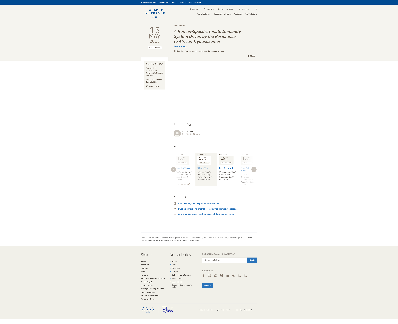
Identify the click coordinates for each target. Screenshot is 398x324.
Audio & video (228, 9)
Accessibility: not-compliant (243, 310)
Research (218, 14)
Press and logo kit (147, 282)
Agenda (210, 9)
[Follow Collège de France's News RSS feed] (239, 275)
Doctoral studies (146, 285)
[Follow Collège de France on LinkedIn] (227, 275)
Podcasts (144, 268)
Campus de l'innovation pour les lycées (182, 286)
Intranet (175, 261)
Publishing (238, 14)
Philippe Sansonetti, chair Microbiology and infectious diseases (208, 208)
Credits (228, 310)
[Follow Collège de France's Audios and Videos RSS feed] (245, 275)
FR (256, 9)
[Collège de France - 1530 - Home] (155, 13)
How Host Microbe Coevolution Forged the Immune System (200, 51)
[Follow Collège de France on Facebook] (203, 275)
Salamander (176, 268)
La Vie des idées (177, 282)
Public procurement (148, 292)
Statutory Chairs (153, 238)
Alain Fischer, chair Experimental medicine (198, 203)
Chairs (245, 9)
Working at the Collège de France (152, 289)
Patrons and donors (148, 299)
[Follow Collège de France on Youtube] (233, 275)
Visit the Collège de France (150, 296)
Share (252, 56)
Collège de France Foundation (181, 275)
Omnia (174, 265)
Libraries (228, 14)
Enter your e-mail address (212, 260)
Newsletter (145, 275)
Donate (207, 285)
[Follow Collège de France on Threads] (215, 275)
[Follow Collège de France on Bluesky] (221, 275)
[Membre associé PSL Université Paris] (167, 310)
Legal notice (220, 310)
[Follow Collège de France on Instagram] (209, 275)
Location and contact (206, 310)
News (143, 272)
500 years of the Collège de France (153, 278)
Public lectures (196, 238)
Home (143, 238)
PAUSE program (177, 278)
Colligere (175, 272)
